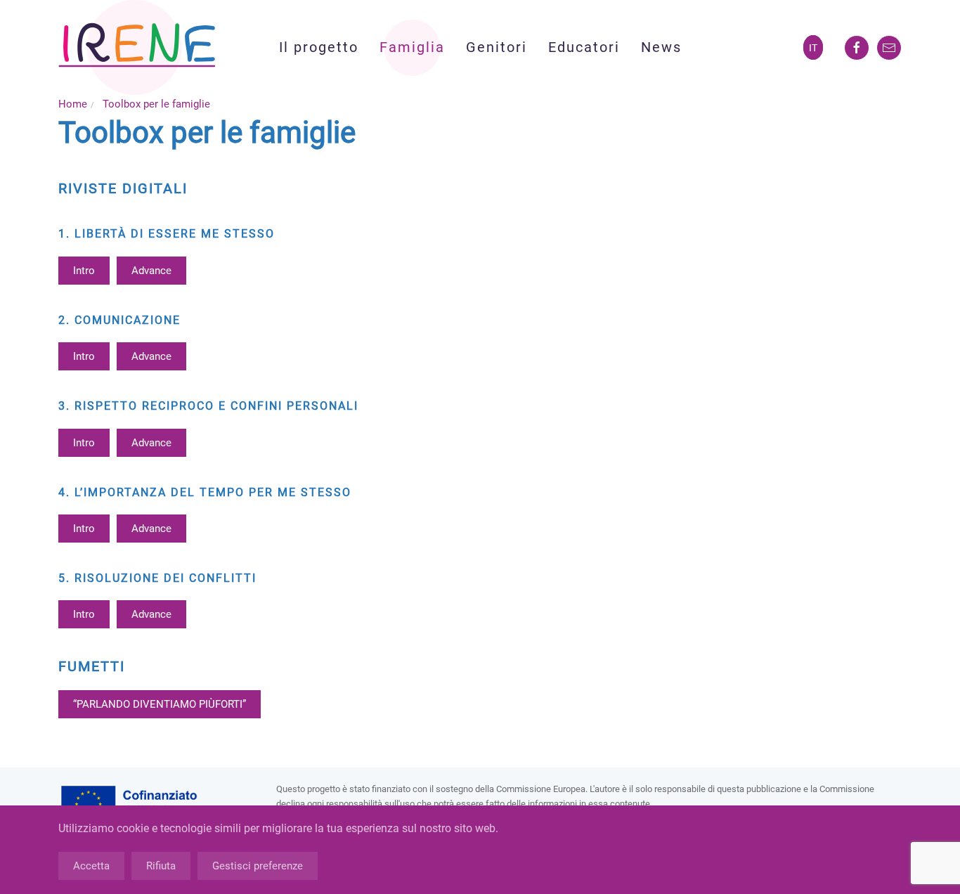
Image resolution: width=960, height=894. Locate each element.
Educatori (584, 47)
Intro (84, 270)
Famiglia (412, 47)
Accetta (91, 866)
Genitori (496, 47)
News (661, 47)
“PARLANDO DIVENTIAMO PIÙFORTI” (159, 704)
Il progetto (318, 47)
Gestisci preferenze (257, 866)
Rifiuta (161, 866)
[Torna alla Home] (137, 47)
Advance (151, 270)
